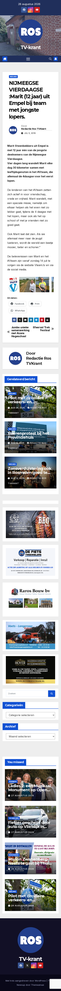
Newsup (21, 985)
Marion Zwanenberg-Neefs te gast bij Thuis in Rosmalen (29, 863)
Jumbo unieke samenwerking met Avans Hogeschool (20, 332)
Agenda (13, 781)
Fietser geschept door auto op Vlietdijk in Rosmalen (29, 826)
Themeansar (37, 985)
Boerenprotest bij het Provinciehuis (28, 435)
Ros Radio (14, 855)
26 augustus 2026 (22, 869)
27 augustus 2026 (22, 795)
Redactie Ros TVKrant (33, 128)
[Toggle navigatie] (28, 59)
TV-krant (30, 47)
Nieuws (13, 77)
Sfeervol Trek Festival (41, 329)
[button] (50, 58)
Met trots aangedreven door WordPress (26, 980)
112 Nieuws (14, 818)
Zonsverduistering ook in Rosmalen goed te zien (29, 472)
